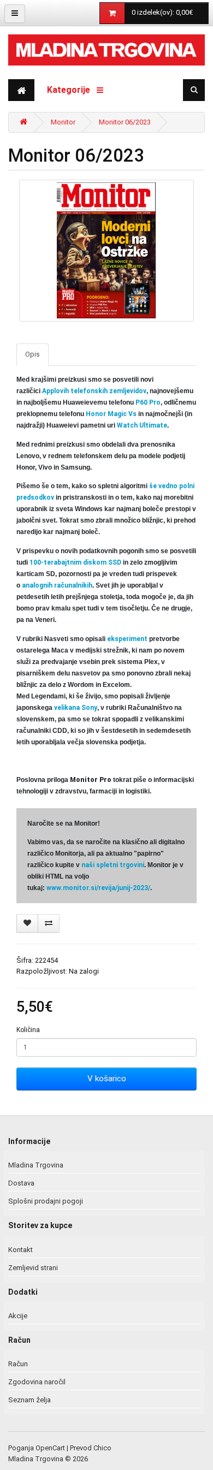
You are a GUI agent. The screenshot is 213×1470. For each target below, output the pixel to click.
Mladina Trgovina (35, 1165)
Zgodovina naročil (37, 1382)
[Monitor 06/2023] (106, 251)
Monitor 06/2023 (125, 122)
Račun (18, 1364)
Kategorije (72, 90)
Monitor (63, 122)
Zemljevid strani (33, 1268)
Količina (28, 1030)
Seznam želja (29, 1400)
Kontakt (20, 1250)
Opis (32, 354)
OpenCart (50, 1448)
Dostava (21, 1183)
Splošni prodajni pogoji (45, 1201)
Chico (102, 1448)
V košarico (106, 1078)
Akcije (17, 1316)
